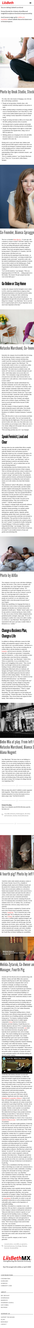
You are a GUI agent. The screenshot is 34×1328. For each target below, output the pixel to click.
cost (25, 1028)
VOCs (10, 1022)
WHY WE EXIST (5, 1295)
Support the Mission (8, 1317)
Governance (5, 1298)
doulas (15, 816)
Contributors (5, 1278)
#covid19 (7, 814)
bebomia (12, 814)
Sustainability (14, 1248)
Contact (3, 1324)
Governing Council (7, 1302)
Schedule (4, 1283)
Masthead (4, 1307)
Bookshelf (4, 1322)
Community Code (6, 1285)
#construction (8, 1244)
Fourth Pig (10, 912)
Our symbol (5, 1305)
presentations (7, 1198)
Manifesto (4, 1300)
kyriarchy (4, 651)
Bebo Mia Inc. (17, 239)
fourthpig (18, 1246)
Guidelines (4, 1281)
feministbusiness (23, 816)
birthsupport (20, 814)
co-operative (23, 1244)
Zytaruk (9, 916)
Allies (3, 1319)
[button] (30, 2)
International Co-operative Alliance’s (12, 1098)
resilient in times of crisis (8, 1120)
